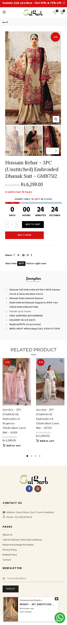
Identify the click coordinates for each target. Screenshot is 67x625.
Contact (7, 560)
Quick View (28, 361)
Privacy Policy (10, 550)
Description (33, 278)
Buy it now (24, 235)
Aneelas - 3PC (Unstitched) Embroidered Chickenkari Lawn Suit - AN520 (47, 419)
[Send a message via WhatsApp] (59, 617)
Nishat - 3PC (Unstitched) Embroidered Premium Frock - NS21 (37, 605)
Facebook (29, 488)
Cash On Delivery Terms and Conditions (22, 540)
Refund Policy (10, 555)
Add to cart (32, 224)
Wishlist (57, 11)
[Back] (5, 21)
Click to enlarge (56, 119)
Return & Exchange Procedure (18, 545)
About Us (7, 535)
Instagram (37, 488)
